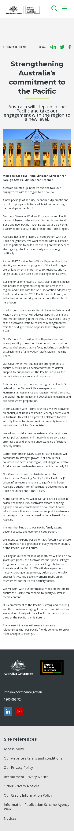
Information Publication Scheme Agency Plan (36, 806)
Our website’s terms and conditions (33, 758)
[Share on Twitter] (62, 47)
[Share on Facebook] (69, 47)
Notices (10, 818)
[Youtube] (19, 711)
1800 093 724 (13, 699)
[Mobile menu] (65, 9)
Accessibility (14, 749)
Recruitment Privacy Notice (26, 776)
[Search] (53, 8)
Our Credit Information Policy (28, 795)
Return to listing (16, 46)
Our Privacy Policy (18, 767)
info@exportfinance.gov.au (23, 692)
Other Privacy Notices (21, 786)
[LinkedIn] (8, 711)
